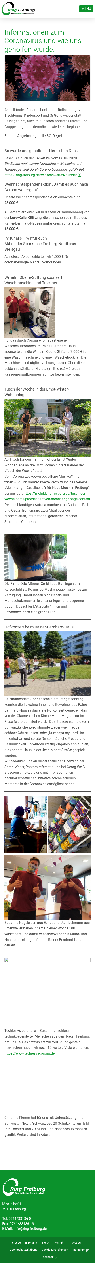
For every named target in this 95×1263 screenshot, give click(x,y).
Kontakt (59, 1242)
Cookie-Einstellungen (55, 1249)
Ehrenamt (31, 1242)
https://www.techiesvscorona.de (29, 1053)
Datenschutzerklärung (23, 1249)
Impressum (76, 1242)
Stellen (46, 1242)
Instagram (78, 1249)
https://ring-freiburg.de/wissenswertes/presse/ (40, 175)
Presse (16, 1242)
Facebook (47, 1257)
